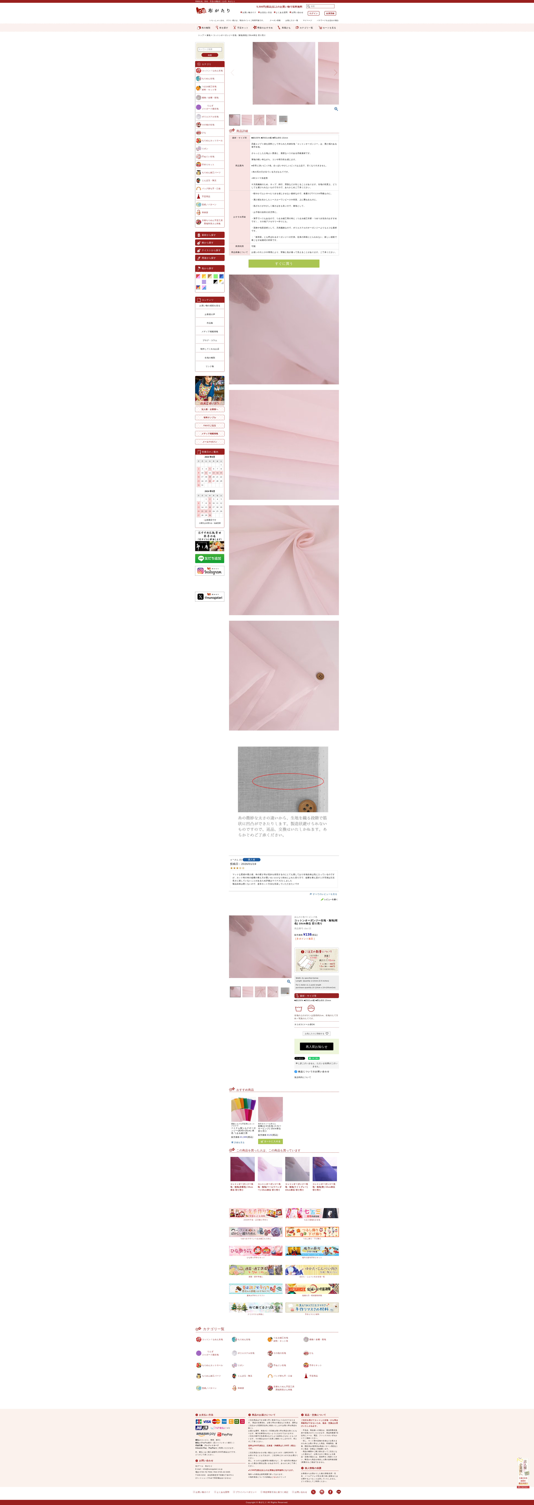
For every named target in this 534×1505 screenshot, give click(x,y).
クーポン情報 (275, 20)
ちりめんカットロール (212, 140)
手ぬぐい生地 (208, 156)
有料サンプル (210, 417)
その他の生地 (208, 125)
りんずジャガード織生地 (210, 107)
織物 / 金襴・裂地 (210, 97)
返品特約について (302, 1077)
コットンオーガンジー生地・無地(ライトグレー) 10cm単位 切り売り (296, 1187)
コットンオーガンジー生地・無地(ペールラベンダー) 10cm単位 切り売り (270, 1187)
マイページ (307, 20)
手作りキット (208, 164)
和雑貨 (205, 212)
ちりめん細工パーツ (211, 172)
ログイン (313, 13)
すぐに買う (284, 263)
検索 (210, 55)
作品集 (210, 323)
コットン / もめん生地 (212, 71)
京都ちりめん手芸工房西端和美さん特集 (212, 222)
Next (335, 71)
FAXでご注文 (210, 425)
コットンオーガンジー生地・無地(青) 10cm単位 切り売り (324, 1187)
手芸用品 (206, 196)
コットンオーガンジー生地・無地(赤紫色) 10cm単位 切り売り (241, 1187)
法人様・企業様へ (210, 409)
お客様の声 (210, 314)
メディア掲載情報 (210, 331)
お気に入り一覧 (291, 20)
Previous (232, 71)
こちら (274, 1477)
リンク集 (210, 366)
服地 (209, 35)
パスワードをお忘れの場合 (328, 20)
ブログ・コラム (210, 340)
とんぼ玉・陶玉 (209, 180)
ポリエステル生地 (210, 117)
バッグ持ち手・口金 (211, 188)
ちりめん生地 (208, 78)
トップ (201, 35)
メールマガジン (210, 442)
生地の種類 (210, 358)
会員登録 (330, 13)
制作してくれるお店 (210, 349)
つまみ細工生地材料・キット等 (209, 88)
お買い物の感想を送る (209, 305)
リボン (205, 148)
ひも (204, 133)
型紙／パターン (209, 204)
